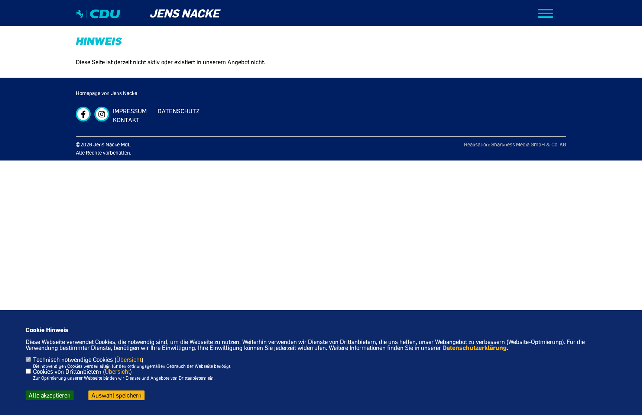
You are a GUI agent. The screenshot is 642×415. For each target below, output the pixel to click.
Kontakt (126, 120)
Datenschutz (179, 111)
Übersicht (129, 359)
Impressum (130, 111)
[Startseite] (98, 20)
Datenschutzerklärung (474, 347)
